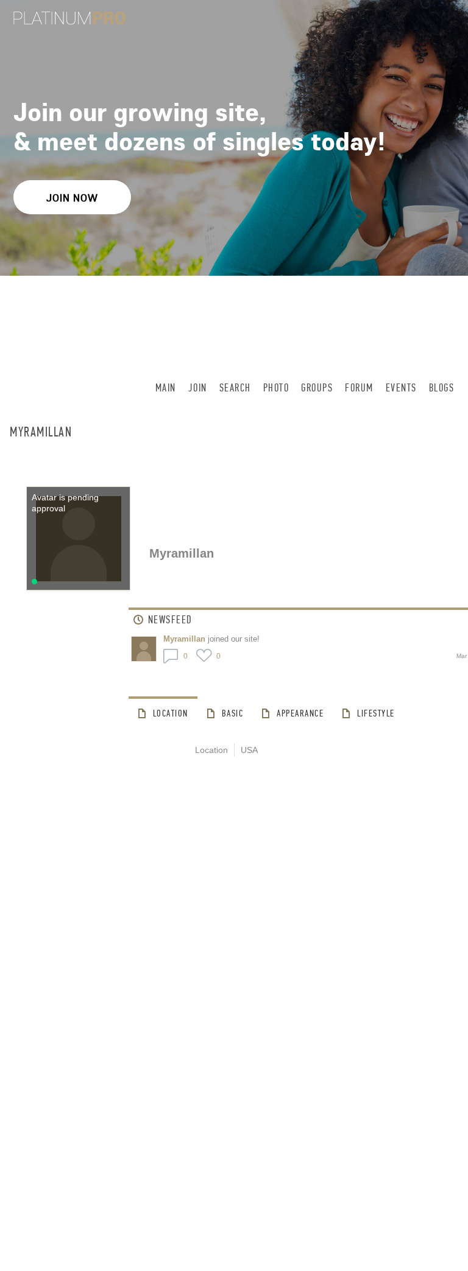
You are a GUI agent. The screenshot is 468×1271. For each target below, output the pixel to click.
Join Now (72, 197)
